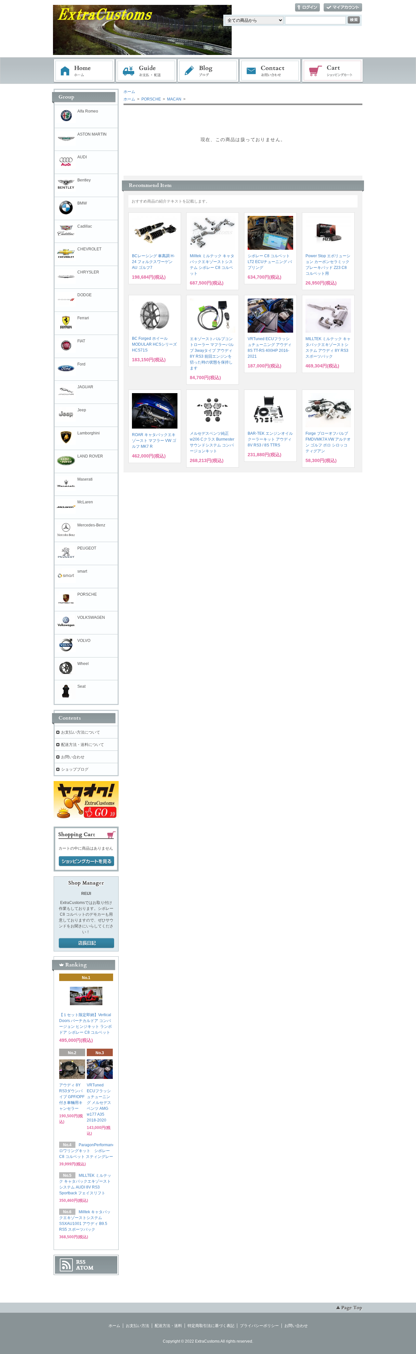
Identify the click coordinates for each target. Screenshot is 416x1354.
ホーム (84, 71)
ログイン (307, 7)
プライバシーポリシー (259, 1325)
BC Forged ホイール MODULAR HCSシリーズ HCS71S (154, 344)
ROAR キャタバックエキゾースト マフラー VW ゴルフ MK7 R (154, 440)
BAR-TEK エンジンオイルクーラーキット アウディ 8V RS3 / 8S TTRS (270, 439)
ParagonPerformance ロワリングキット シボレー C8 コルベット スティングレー (88, 1151)
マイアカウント (342, 7)
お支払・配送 (146, 71)
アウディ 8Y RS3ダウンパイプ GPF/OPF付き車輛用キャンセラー (71, 1097)
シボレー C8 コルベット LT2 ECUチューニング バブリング (270, 262)
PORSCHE (150, 99)
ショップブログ (74, 769)
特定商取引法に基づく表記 (211, 1325)
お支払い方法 (137, 1325)
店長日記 (86, 943)
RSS (80, 1262)
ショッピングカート (332, 71)
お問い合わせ (270, 71)
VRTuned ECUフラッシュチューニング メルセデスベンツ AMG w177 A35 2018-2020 (99, 1102)
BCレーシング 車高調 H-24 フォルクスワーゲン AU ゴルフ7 (153, 262)
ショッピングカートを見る (86, 861)
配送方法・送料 (168, 1325)
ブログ (208, 71)
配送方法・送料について (82, 744)
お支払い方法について (80, 732)
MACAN (173, 99)
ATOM (85, 1268)
